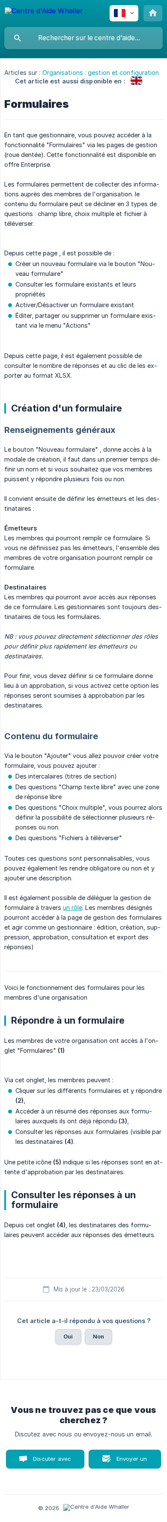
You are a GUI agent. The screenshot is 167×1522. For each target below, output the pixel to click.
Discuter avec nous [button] (52, 1462)
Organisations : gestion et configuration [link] (100, 72)
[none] (44, 12)
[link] (136, 81)
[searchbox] (83, 38)
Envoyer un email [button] (131, 1462)
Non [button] (98, 1336)
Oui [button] (68, 1336)
